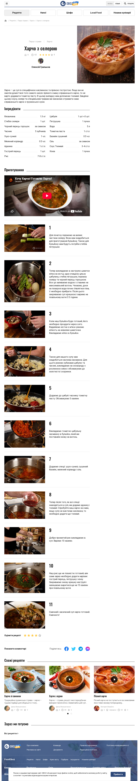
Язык (117, 4)
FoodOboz (9, 759)
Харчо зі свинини (12, 696)
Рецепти (16, 12)
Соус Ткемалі (56, 146)
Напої (43, 12)
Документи (58, 750)
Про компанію (33, 745)
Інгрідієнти (75, 760)
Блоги (7, 767)
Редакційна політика (88, 750)
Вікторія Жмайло (107, 707)
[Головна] (5, 21)
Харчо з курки (56, 696)
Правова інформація (88, 745)
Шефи (69, 12)
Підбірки (64, 760)
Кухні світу (54, 760)
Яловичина (9, 116)
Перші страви (23, 21)
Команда (57, 745)
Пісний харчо (100, 696)
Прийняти (118, 774)
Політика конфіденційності (118, 745)
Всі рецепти (10, 733)
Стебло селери (11, 121)
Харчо (32, 21)
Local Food (96, 12)
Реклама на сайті (34, 750)
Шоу (6, 774)
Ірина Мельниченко (18, 707)
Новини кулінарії (122, 12)
